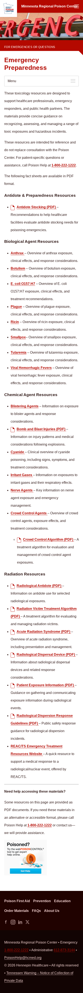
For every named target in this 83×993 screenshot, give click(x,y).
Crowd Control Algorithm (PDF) (48, 539)
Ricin (15, 322)
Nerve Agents (22, 490)
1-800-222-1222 (14, 43)
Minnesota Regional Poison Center (49, 6)
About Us (51, 911)
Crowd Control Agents (29, 513)
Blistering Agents (25, 406)
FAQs (36, 911)
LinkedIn (20, 922)
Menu (76, 6)
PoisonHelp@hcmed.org (23, 957)
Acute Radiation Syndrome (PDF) (44, 631)
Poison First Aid (17, 901)
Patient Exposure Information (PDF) (46, 685)
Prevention (42, 901)
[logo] (8, 8)
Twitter (27, 922)
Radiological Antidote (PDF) (39, 586)
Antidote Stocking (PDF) (37, 207)
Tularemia (18, 352)
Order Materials (16, 911)
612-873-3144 (64, 950)
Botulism (18, 268)
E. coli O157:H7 (23, 284)
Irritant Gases (22, 475)
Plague (16, 306)
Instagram (13, 922)
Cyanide (18, 452)
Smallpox (18, 337)
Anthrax (17, 253)
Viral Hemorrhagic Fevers (31, 368)
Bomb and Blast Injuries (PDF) (41, 429)
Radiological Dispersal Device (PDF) (46, 654)
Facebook (5, 922)
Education (62, 901)
